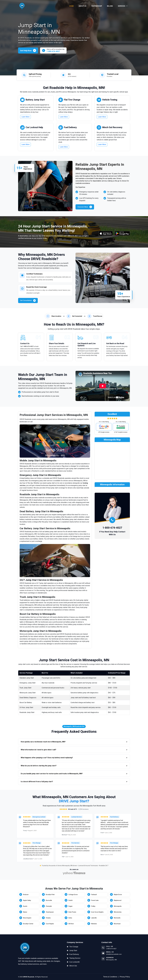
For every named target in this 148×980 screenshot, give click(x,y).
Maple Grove (118, 894)
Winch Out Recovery (112, 127)
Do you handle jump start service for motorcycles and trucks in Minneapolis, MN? (52, 774)
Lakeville (94, 918)
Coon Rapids (50, 923)
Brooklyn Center (28, 923)
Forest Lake (95, 900)
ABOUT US (82, 6)
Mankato (94, 923)
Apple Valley (27, 900)
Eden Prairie (72, 912)
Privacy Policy (125, 977)
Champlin (49, 906)
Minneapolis (118, 906)
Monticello (117, 918)
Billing (110, 6)
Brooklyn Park (50, 894)
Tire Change (73, 947)
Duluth (70, 900)
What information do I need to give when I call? (38, 750)
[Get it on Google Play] (122, 233)
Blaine (25, 912)
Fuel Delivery (70, 127)
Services (122, 6)
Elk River (71, 923)
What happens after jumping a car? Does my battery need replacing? (47, 758)
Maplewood (117, 900)
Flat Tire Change (72, 99)
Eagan (70, 906)
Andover (26, 894)
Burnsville (49, 900)
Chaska (48, 918)
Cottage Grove (73, 894)
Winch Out (73, 966)
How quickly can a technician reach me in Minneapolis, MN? (43, 742)
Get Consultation (26, 300)
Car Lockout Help (34, 127)
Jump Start (73, 950)
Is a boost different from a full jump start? (37, 782)
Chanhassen (50, 912)
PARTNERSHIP (96, 6)
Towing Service (74, 958)
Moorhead (117, 923)
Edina (70, 918)
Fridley (93, 906)
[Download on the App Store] (106, 233)
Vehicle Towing (109, 99)
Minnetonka (117, 912)
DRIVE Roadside (28, 977)
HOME (71, 6)
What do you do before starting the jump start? (38, 766)
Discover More (83, 207)
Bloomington (27, 918)
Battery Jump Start (35, 99)
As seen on (74, 869)
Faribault (94, 894)
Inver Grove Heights (97, 912)
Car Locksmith (74, 962)
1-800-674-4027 (72, 236)
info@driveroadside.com (114, 954)
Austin (25, 906)
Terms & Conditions (110, 977)
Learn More (25, 117)
